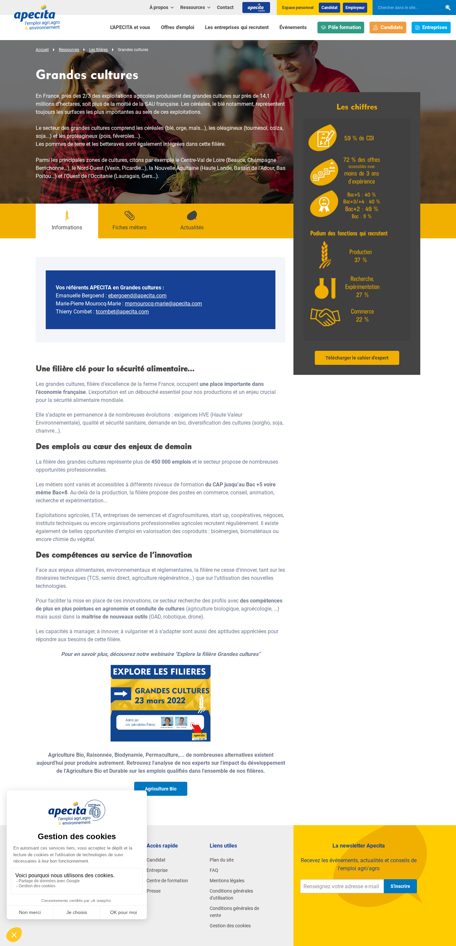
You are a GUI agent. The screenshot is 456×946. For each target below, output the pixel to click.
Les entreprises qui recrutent (237, 27)
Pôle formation (344, 27)
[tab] (67, 221)
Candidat (329, 7)
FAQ (214, 870)
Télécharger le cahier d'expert (357, 358)
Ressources (69, 49)
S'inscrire (400, 886)
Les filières (98, 49)
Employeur (355, 7)
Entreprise (157, 870)
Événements (293, 27)
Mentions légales (227, 880)
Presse (154, 891)
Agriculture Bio (161, 788)
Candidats (392, 27)
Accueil (42, 49)
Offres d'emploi (177, 27)
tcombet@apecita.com (122, 311)
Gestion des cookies (230, 925)
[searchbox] (404, 8)
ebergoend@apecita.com (137, 295)
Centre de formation (167, 880)
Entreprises (434, 27)
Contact (225, 7)
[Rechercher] (448, 7)
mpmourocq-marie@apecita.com (163, 303)
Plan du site (222, 860)
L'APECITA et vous (130, 27)
